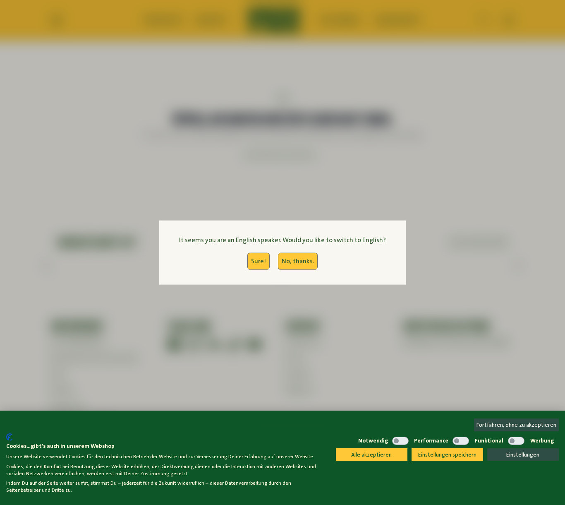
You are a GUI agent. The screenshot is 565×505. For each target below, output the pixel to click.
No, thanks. (298, 261)
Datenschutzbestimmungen (292, 426)
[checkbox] (344, 441)
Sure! (258, 261)
